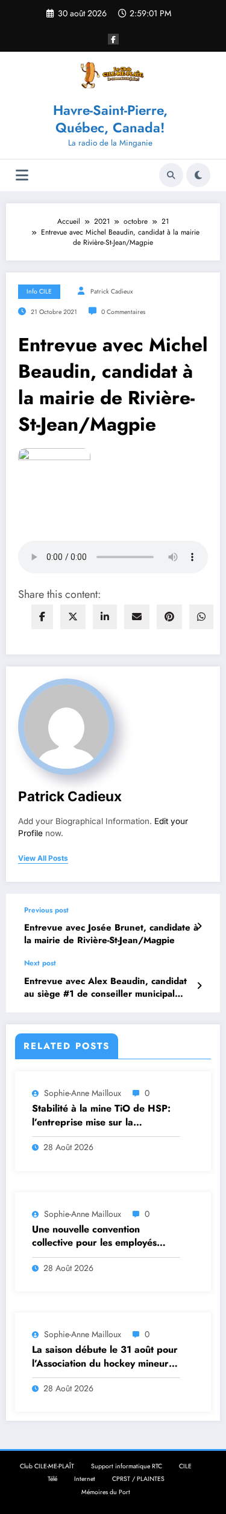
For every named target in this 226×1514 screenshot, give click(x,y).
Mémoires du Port (105, 1492)
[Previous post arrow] (199, 926)
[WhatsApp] (201, 617)
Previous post (46, 910)
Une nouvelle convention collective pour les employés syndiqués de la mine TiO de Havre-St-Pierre (95, 1236)
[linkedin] (105, 617)
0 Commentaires (123, 311)
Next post (40, 963)
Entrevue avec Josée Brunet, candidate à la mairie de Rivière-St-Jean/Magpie (111, 934)
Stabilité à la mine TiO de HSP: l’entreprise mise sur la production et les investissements (104, 1115)
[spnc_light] (198, 175)
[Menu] (22, 175)
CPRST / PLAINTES (138, 1478)
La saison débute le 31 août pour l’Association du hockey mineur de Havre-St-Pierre (105, 1356)
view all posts (43, 858)
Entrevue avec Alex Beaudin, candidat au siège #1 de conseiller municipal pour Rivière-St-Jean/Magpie (105, 988)
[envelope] (136, 617)
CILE (185, 1466)
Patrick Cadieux (111, 291)
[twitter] (73, 617)
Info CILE (39, 291)
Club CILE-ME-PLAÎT (47, 1466)
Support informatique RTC (126, 1466)
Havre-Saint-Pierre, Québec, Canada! (110, 118)
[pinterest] (169, 617)
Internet (84, 1478)
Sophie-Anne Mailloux (82, 1093)
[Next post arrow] (199, 986)
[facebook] (42, 617)
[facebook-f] (113, 39)
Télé (52, 1478)
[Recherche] (171, 175)
